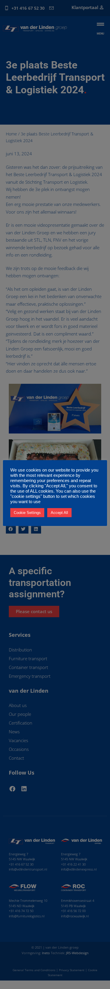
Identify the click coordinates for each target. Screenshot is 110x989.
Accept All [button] (59, 512)
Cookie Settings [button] (27, 512)
